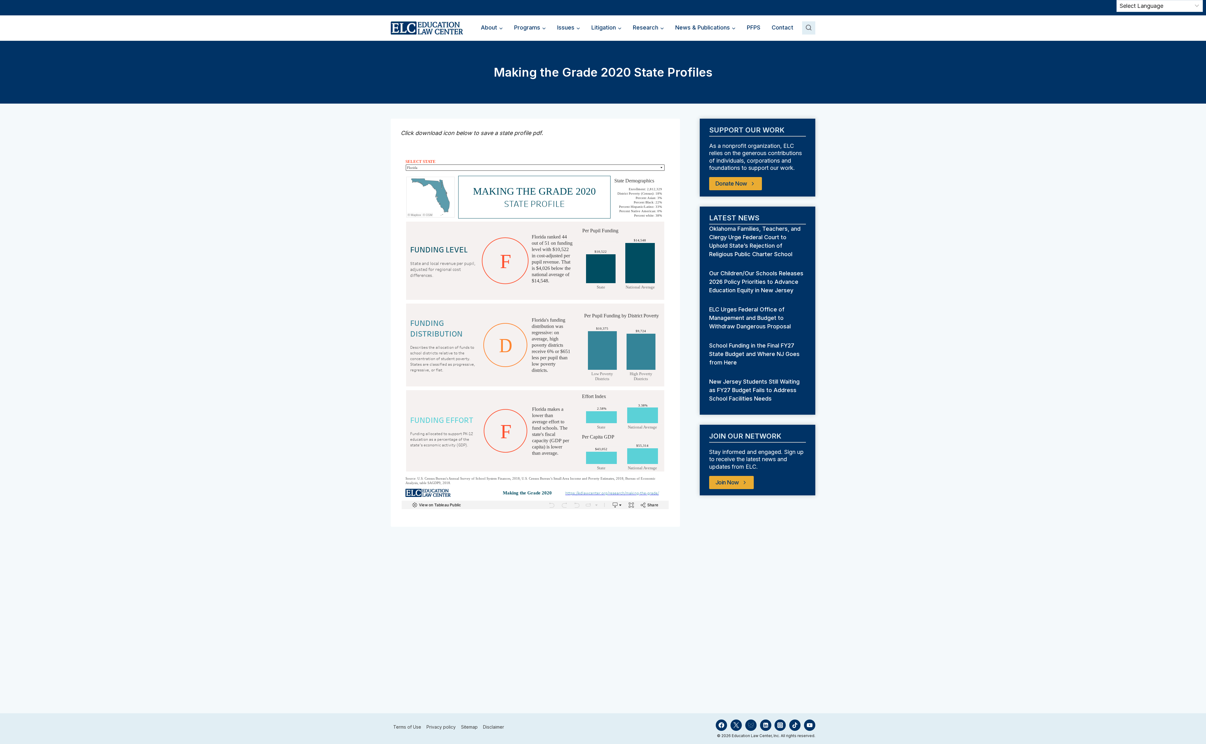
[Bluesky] (751, 725)
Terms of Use (407, 727)
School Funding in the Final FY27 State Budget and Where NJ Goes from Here (754, 354)
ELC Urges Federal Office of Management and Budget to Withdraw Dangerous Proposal (750, 318)
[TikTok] (795, 725)
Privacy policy (441, 727)
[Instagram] (780, 725)
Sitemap (469, 727)
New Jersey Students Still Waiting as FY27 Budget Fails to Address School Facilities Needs (754, 390)
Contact (782, 27)
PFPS (753, 27)
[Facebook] (721, 725)
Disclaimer (493, 727)
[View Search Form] (808, 28)
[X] (736, 725)
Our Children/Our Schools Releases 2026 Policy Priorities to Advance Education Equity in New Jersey (756, 282)
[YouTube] (809, 725)
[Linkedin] (765, 725)
